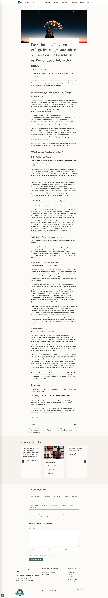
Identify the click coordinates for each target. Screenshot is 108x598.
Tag (37, 417)
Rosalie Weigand (36, 69)
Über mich (74, 2)
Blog (88, 2)
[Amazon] (83, 589)
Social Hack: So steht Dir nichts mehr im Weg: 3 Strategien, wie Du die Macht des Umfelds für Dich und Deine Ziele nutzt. (68, 427)
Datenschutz (71, 578)
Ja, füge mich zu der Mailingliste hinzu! (40, 555)
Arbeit (32, 40)
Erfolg (33, 417)
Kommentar (32, 528)
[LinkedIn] (80, 589)
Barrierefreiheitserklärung (75, 581)
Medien (82, 2)
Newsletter (71, 572)
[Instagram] (78, 589)
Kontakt (70, 574)
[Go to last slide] (23, 461)
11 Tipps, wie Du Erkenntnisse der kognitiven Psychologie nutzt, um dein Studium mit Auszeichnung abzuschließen (54, 465)
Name (32, 549)
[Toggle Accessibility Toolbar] (2, 595)
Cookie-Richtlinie (72, 580)
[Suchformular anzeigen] (92, 3)
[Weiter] (85, 461)
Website (66, 549)
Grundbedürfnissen (51, 213)
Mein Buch (47, 2)
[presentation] (54, 452)
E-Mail (49, 549)
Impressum (71, 576)
